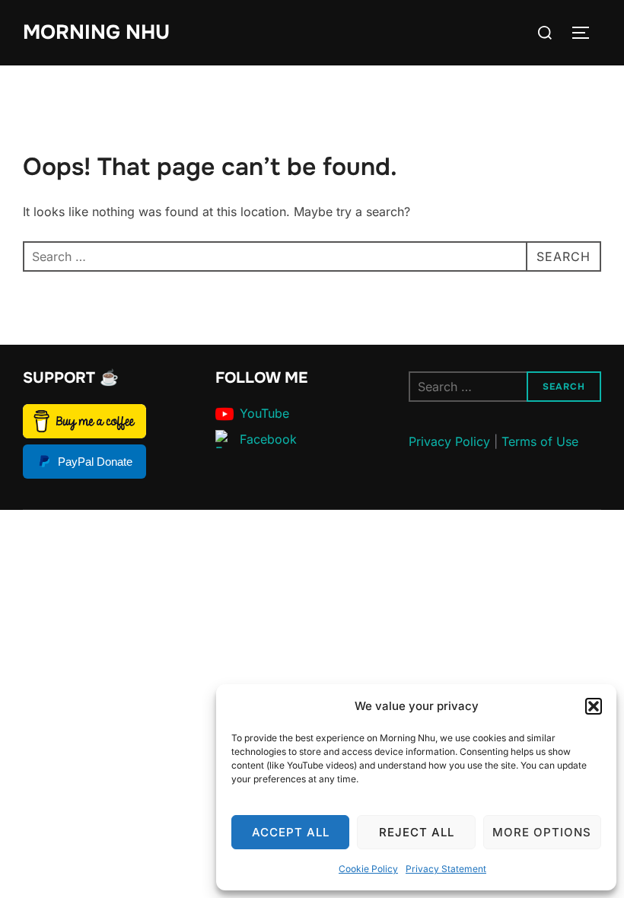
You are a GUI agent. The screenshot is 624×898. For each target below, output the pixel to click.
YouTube (264, 413)
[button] (593, 706)
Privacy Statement (446, 868)
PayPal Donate (95, 461)
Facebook (268, 439)
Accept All (291, 832)
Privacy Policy (449, 441)
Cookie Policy (368, 868)
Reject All (416, 832)
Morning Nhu (96, 32)
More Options (541, 832)
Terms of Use (539, 441)
